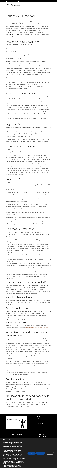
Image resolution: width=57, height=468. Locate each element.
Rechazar (40, 453)
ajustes (19, 466)
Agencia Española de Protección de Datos (37, 327)
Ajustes (50, 453)
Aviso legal (16, 436)
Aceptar (31, 453)
